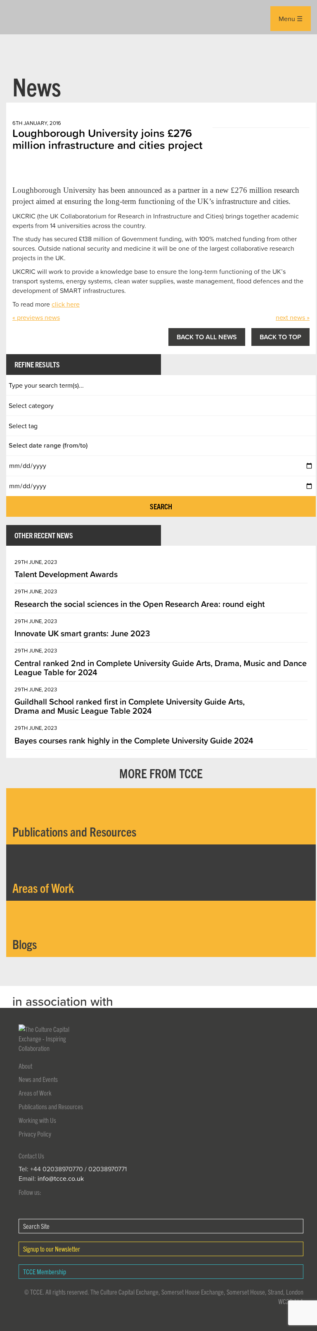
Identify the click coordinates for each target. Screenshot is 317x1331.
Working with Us (37, 1120)
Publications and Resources (51, 1106)
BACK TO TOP (280, 336)
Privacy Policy (35, 1134)
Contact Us (31, 1155)
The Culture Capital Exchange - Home (19, 17)
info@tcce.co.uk (61, 1178)
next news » (293, 317)
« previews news (36, 317)
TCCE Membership (44, 1271)
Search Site (36, 1226)
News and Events (38, 1079)
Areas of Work (35, 1093)
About (25, 1066)
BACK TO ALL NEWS (207, 336)
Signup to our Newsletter (51, 1249)
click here (66, 304)
